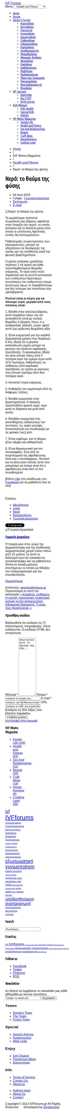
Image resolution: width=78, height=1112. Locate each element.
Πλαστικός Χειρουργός (32, 78)
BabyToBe (26, 95)
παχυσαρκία (17, 885)
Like (17, 478)
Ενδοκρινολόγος (29, 44)
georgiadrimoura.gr (33, 587)
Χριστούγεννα (12, 840)
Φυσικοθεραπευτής (31, 84)
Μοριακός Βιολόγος (31, 57)
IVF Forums (13, 3)
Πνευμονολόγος (28, 81)
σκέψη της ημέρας (14, 891)
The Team (19, 1016)
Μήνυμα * (11, 694)
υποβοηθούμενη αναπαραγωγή (19, 901)
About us (19, 1084)
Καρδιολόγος (27, 47)
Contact (18, 1097)
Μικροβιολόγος (28, 54)
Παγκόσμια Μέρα (24, 1059)
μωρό (19, 878)
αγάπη (8, 843)
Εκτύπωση (20, 201)
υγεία (16, 508)
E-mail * (46, 698)
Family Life (26, 122)
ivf (7, 811)
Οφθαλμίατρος (28, 67)
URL (44, 702)
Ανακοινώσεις (22, 1037)
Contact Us (20, 1080)
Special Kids (27, 112)
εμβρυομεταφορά (13, 857)
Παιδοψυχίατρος (29, 74)
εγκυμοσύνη (12, 853)
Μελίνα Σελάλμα (12, 830)
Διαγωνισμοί (21, 1062)
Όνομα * (42, 694)
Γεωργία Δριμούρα (36, 198)
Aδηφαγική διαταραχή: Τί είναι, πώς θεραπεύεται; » (25, 606)
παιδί (18, 881)
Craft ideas (26, 135)
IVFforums (19, 817)
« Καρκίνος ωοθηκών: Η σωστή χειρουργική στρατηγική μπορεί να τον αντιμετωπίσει (27, 598)
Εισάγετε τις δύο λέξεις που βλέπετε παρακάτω (23, 711)
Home (16, 13)
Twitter (17, 969)
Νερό (16, 511)
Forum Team (21, 1019)
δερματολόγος (22, 515)
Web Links (20, 1041)
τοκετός (8, 895)
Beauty (24, 132)
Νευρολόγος (26, 61)
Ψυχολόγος (26, 88)
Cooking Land (27, 142)
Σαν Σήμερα (21, 1055)
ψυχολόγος (11, 911)
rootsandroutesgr (13, 823)
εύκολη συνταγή (13, 871)
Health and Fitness (30, 125)
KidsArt (24, 115)
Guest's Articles (23, 1034)
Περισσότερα (14, 581)
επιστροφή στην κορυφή (21, 720)
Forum (16, 16)
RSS (16, 976)
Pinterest (19, 973)
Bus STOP (25, 98)
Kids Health (27, 108)
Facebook (12, 482)
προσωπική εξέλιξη (13, 888)
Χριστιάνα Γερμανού (46, 945)
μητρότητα (11, 878)
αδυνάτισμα (20, 505)
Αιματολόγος (27, 23)
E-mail (17, 205)
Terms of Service (24, 1077)
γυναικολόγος (11, 847)
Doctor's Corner (22, 20)
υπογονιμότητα (13, 907)
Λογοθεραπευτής (29, 50)
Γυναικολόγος (27, 33)
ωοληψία (9, 914)
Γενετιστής (26, 30)
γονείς (14, 843)
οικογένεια (10, 881)
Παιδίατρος (26, 71)
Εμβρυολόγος (27, 40)
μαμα (7, 875)
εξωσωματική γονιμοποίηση (19, 863)
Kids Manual (20, 105)
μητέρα (13, 875)
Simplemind (51, 1107)
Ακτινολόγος (27, 27)
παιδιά (8, 885)
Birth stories (27, 101)
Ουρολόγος (26, 64)
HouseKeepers (28, 139)
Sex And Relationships (32, 129)
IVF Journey (19, 91)
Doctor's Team (22, 1012)
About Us (19, 1094)
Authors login (22, 1090)
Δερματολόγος (28, 37)
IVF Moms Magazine (24, 118)
